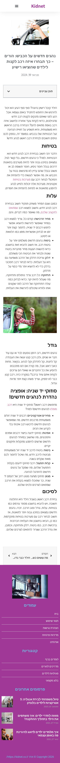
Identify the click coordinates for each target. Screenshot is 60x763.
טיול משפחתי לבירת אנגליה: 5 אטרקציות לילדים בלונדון (39, 701)
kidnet (38, 6)
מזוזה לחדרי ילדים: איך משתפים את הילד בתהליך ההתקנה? (38, 717)
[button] (16, 5)
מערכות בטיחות (21, 179)
